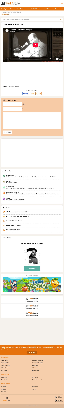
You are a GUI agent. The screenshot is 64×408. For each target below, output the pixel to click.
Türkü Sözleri (14, 9)
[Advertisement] (32, 74)
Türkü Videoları (48, 9)
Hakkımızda (4, 377)
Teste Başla (32, 269)
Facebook (3, 386)
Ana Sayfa (4, 9)
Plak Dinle (4, 370)
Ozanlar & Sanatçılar (37, 360)
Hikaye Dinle (35, 370)
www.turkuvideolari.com (32, 315)
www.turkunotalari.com (32, 308)
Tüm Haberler (5, 14)
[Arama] (61, 19)
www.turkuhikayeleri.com (32, 301)
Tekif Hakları (4, 380)
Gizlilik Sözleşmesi (37, 380)
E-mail (24, 109)
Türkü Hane (32, 352)
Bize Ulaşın (35, 377)
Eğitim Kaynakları (36, 368)
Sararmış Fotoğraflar (37, 363)
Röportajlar (35, 365)
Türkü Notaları (24, 9)
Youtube (3, 389)
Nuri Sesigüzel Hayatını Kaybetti (11, 12)
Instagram (35, 386)
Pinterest (3, 392)
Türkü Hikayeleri (36, 9)
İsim (23, 104)
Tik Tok (34, 389)
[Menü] (62, 3)
